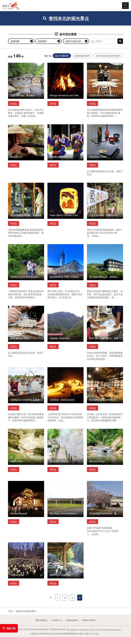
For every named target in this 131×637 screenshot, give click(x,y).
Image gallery (72, 620)
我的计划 (11, 628)
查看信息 (12, 64)
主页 (10, 611)
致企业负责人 (41, 620)
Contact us (57, 620)
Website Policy (89, 620)
